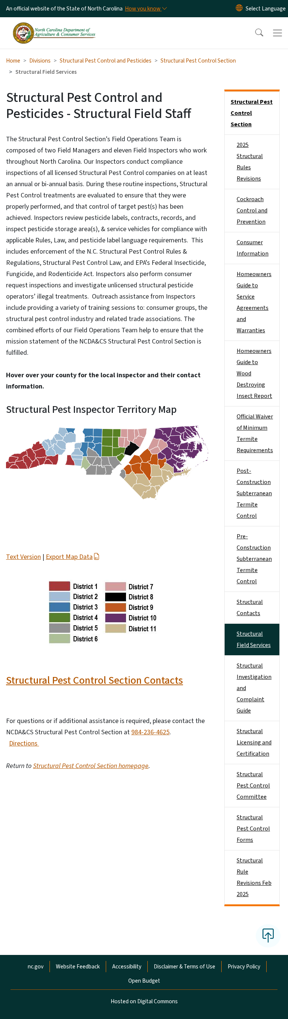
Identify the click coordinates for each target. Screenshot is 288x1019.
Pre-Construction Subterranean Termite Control (254, 559)
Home (13, 61)
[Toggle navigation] (277, 33)
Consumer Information (252, 248)
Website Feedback (78, 966)
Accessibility (126, 966)
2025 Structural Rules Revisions (250, 162)
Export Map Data (69, 557)
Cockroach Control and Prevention (252, 210)
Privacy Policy (244, 966)
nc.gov (36, 966)
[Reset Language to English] (239, 8)
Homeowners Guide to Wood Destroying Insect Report (254, 373)
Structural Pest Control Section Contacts (94, 680)
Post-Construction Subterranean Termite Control (254, 493)
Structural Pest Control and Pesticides (106, 61)
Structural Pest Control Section (198, 61)
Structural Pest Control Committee (253, 785)
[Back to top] (268, 935)
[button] (254, 33)
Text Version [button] (23, 557)
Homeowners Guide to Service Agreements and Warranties (254, 302)
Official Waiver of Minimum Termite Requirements (255, 433)
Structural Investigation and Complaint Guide (254, 688)
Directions (24, 743)
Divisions (40, 61)
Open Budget (144, 981)
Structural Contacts (250, 607)
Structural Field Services (254, 639)
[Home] (54, 26)
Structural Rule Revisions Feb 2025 (254, 877)
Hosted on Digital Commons (144, 1001)
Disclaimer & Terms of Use (184, 966)
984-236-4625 (150, 732)
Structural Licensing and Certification (254, 742)
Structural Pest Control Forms (253, 828)
